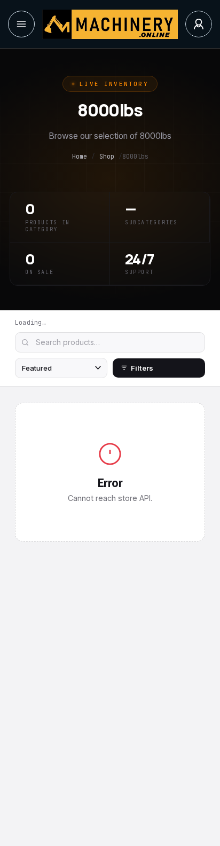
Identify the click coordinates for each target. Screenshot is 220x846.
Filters (142, 368)
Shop (106, 156)
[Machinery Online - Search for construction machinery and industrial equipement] (109, 24)
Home (79, 156)
